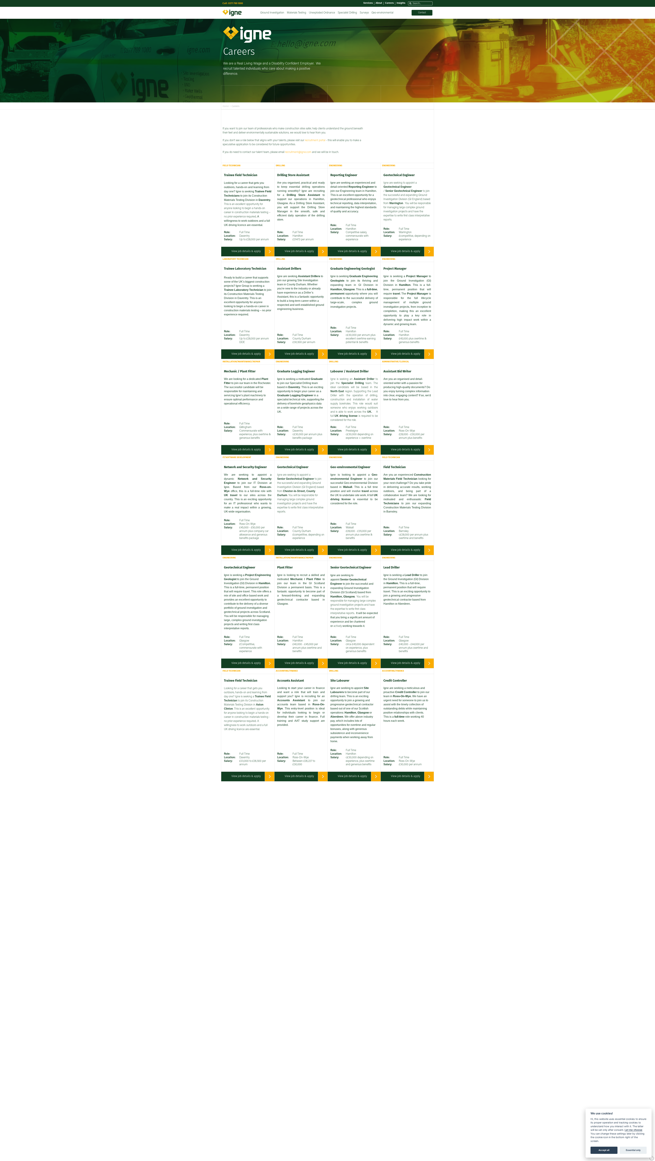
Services (368, 3)
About (379, 3)
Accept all (604, 1150)
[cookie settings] (652, 1158)
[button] (410, 3)
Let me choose (633, 1129)
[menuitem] (272, 13)
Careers (389, 3)
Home (226, 106)
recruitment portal (315, 140)
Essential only (633, 1150)
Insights (401, 3)
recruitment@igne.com (298, 152)
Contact (422, 12)
